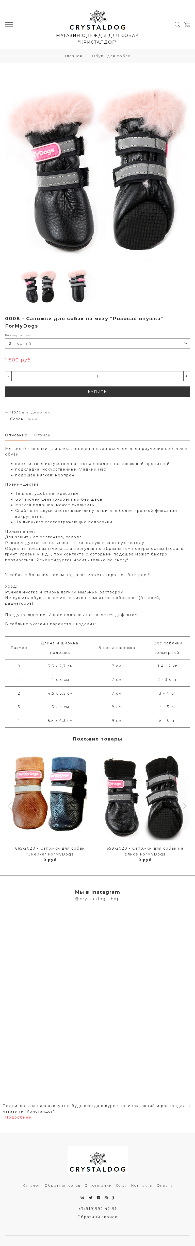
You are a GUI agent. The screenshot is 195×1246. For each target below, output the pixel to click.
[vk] (82, 1198)
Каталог (31, 1185)
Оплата (165, 1185)
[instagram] (106, 1198)
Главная (73, 56)
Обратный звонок (97, 1217)
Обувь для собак (111, 56)
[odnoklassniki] (113, 1198)
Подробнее (18, 1117)
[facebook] (99, 1198)
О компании (98, 1185)
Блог (121, 1185)
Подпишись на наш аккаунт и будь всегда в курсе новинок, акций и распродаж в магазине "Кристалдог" (96, 1109)
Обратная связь (62, 1185)
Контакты (142, 1185)
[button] (11, 806)
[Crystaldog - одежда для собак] (98, 18)
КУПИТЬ (97, 392)
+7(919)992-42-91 (97, 1208)
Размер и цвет (18, 335)
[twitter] (91, 1198)
